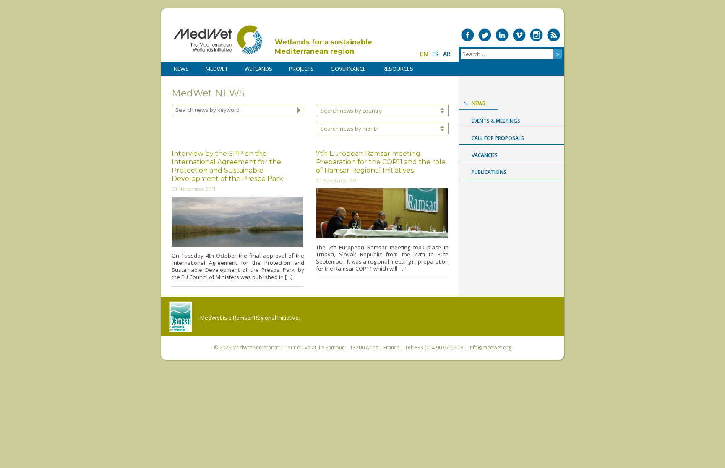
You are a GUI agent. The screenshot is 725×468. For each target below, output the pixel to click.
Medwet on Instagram (536, 34)
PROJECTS (301, 68)
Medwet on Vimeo (519, 34)
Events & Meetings (496, 120)
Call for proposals (498, 138)
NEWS (181, 68)
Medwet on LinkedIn (502, 34)
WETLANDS (258, 68)
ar (447, 54)
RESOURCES (398, 68)
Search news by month (350, 128)
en (424, 54)
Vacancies (485, 155)
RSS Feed (553, 34)
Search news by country (351, 110)
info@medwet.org (490, 347)
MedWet (218, 39)
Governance (348, 68)
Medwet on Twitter (484, 34)
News (478, 103)
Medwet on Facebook (467, 34)
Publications (489, 172)
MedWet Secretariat (255, 347)
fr (435, 54)
